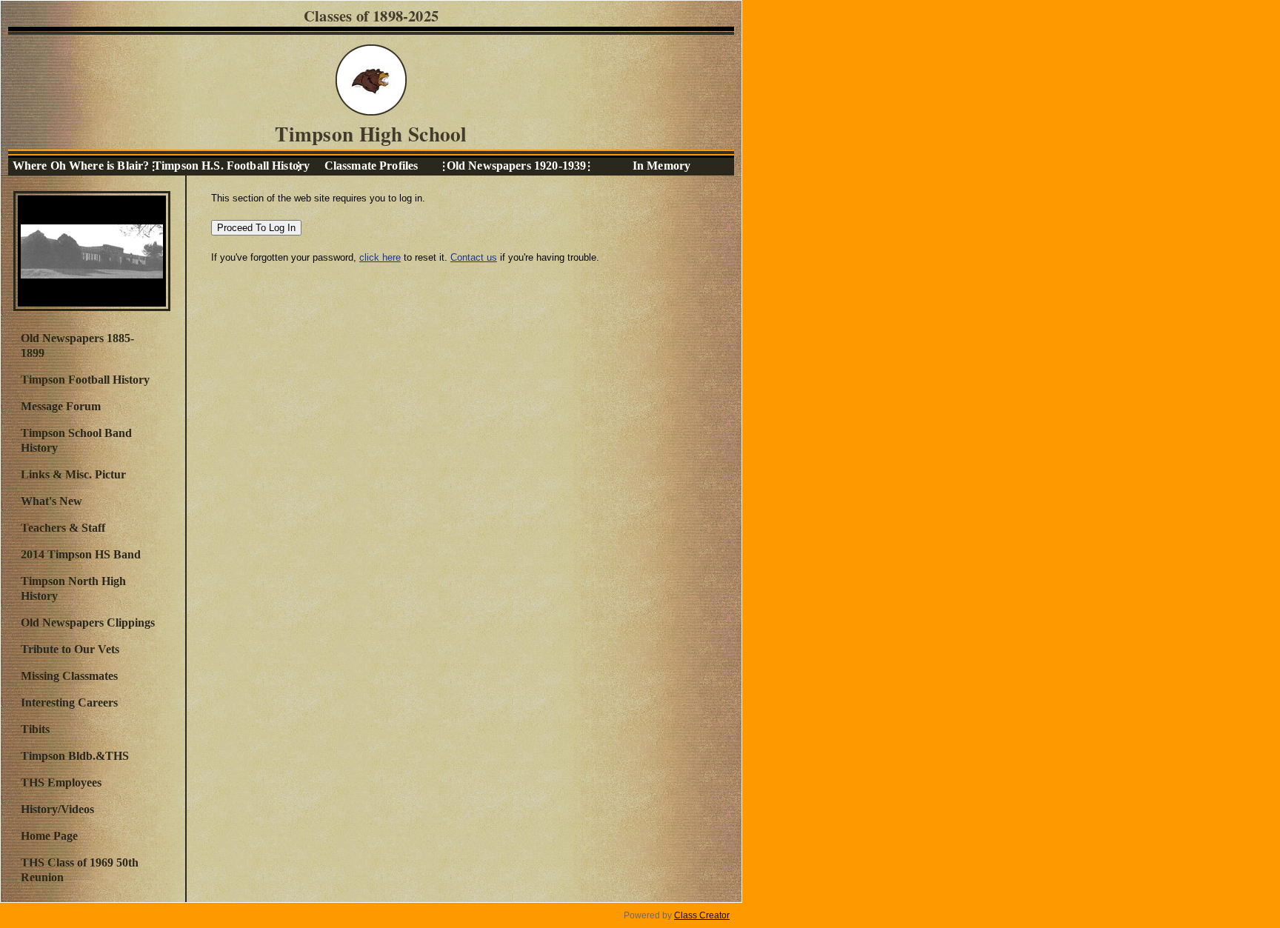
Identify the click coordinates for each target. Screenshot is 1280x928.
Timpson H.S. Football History (226, 165)
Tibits (35, 729)
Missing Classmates (69, 676)
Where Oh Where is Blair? (81, 165)
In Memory (661, 165)
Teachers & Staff (63, 527)
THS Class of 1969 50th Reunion (80, 870)
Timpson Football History (85, 379)
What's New (51, 501)
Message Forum (61, 406)
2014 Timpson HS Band (81, 554)
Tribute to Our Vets (70, 649)
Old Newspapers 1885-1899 (77, 345)
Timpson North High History (73, 588)
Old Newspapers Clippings (88, 622)
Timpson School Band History (76, 440)
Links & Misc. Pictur (73, 474)
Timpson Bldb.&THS (75, 756)
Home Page (49, 835)
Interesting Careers (69, 702)
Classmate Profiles (371, 165)
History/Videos (57, 809)
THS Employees (61, 782)
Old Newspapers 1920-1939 (516, 165)
